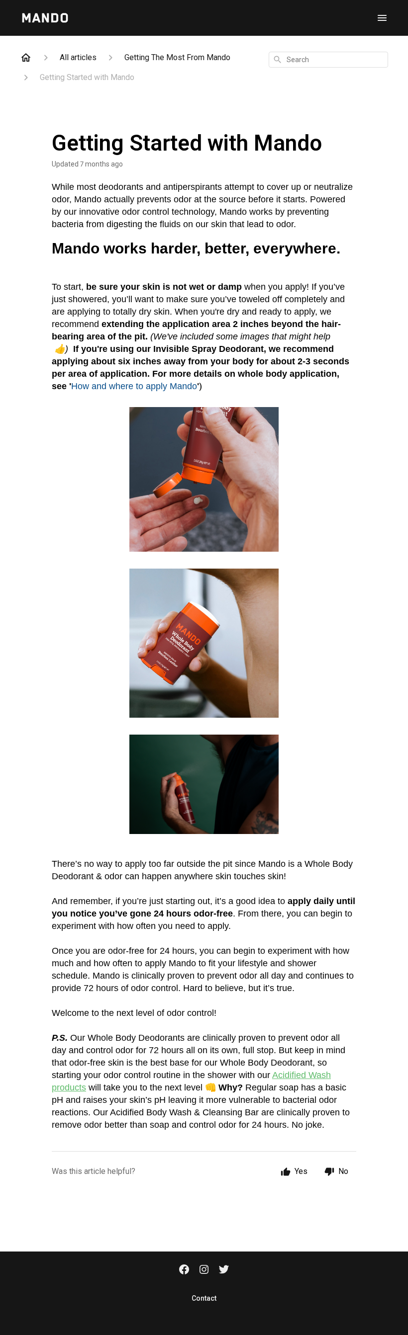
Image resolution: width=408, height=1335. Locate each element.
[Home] (26, 58)
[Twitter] (224, 1270)
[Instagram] (204, 1270)
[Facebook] (184, 1270)
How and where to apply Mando (134, 386)
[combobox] (328, 60)
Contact (204, 1298)
